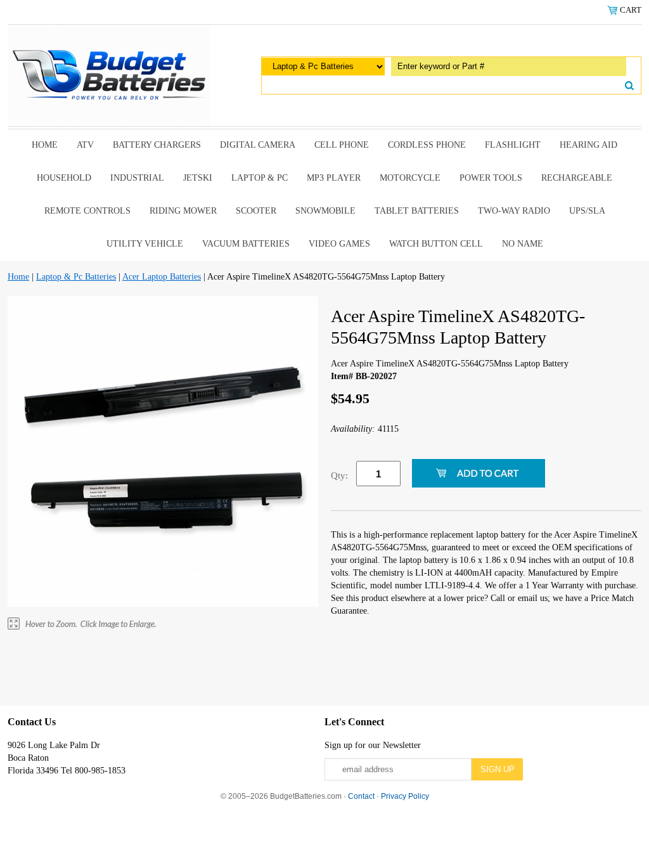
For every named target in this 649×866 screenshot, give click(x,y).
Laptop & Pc (259, 178)
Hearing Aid (588, 145)
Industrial (137, 178)
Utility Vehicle (144, 244)
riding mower (183, 211)
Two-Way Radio (514, 211)
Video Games (339, 244)
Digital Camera (257, 145)
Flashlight (513, 145)
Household (64, 178)
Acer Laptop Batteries (161, 276)
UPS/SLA (587, 211)
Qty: (339, 475)
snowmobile (325, 211)
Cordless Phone (427, 145)
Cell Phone (341, 145)
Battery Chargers (157, 145)
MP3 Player (334, 178)
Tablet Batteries (417, 211)
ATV (85, 145)
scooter (256, 211)
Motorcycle (410, 178)
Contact (361, 796)
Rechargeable (576, 178)
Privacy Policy (405, 796)
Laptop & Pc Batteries (76, 276)
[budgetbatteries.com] (109, 74)
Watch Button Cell (436, 244)
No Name (522, 244)
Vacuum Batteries (246, 244)
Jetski (197, 178)
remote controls (87, 211)
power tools (490, 178)
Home (45, 145)
